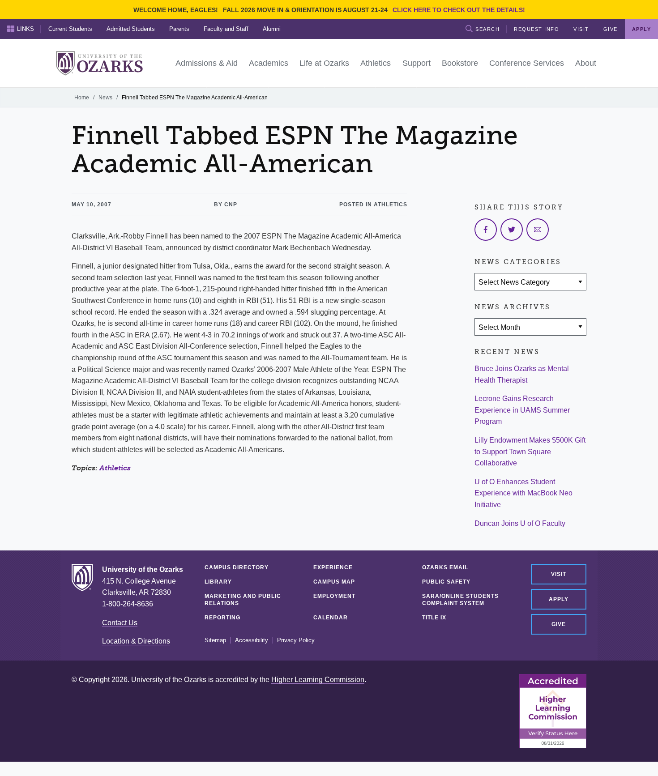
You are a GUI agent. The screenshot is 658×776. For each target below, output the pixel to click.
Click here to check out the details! (459, 9)
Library (218, 582)
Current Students (70, 29)
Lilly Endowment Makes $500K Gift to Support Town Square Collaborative (529, 451)
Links (25, 29)
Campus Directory (237, 567)
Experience (333, 567)
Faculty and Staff (226, 29)
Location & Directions (136, 641)
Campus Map (334, 582)
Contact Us (119, 623)
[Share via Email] (537, 229)
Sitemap (215, 640)
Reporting (222, 617)
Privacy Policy (296, 640)
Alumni (272, 29)
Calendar (330, 617)
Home (81, 97)
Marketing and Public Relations (243, 599)
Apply (558, 599)
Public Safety (446, 582)
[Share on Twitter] (511, 229)
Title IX (434, 617)
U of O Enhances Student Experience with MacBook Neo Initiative (523, 493)
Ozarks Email (445, 567)
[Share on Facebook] (485, 229)
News (105, 97)
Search (487, 29)
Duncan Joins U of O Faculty (519, 523)
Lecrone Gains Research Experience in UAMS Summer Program (522, 410)
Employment (334, 596)
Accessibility (251, 640)
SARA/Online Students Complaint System (460, 599)
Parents (179, 29)
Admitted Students (131, 29)
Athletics (115, 468)
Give (610, 29)
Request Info (536, 29)
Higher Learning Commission (317, 679)
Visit (581, 29)
